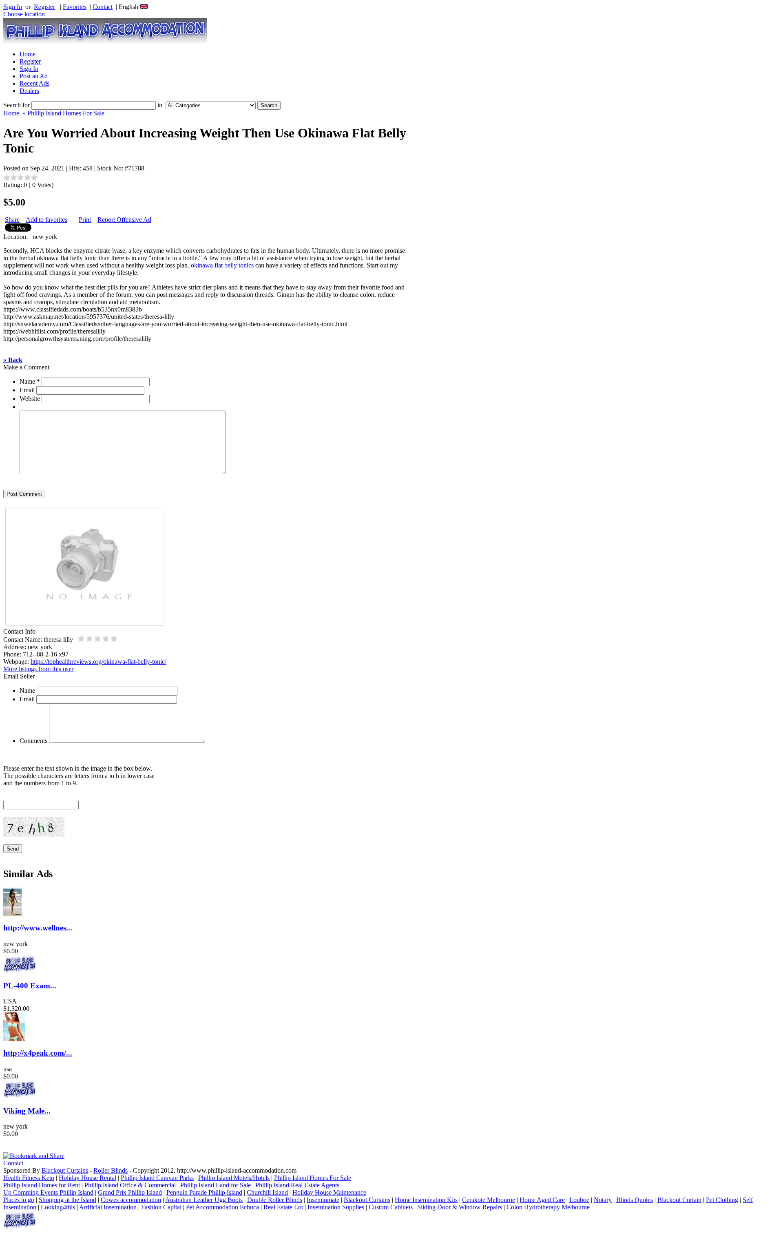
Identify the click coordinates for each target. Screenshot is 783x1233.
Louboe (579, 1199)
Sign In (12, 6)
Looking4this (58, 1207)
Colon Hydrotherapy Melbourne (548, 1207)
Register (44, 6)
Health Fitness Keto (28, 1177)
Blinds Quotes (634, 1199)
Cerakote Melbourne (488, 1199)
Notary (603, 1199)
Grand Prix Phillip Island (130, 1192)
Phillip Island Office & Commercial (130, 1185)
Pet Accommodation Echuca (222, 1207)
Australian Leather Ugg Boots (204, 1199)
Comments (33, 740)
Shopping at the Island (67, 1199)
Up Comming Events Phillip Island (48, 1192)
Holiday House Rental (87, 1177)
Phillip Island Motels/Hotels (234, 1177)
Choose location (24, 14)
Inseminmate (323, 1199)
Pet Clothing (722, 1199)
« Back (12, 359)
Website (30, 398)
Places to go (18, 1199)
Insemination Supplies (335, 1207)
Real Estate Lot (283, 1207)
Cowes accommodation (131, 1199)
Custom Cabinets (391, 1207)
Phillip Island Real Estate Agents (297, 1185)
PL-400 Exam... (29, 985)
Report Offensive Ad (124, 219)
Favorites (74, 6)
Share (12, 219)
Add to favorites (46, 219)
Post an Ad (34, 76)
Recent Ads (34, 83)
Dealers (29, 90)
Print (85, 219)
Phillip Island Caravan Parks (157, 1177)
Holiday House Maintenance (329, 1192)
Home (27, 54)
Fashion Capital (161, 1207)
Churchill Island (267, 1192)
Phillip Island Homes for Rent (41, 1185)
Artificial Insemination (108, 1207)
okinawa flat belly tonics (221, 265)
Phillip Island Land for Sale (215, 1185)
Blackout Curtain (679, 1199)
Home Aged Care (542, 1199)
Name (30, 381)
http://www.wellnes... (37, 928)
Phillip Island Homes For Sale (65, 113)
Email (27, 390)
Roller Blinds (110, 1170)
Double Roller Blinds (274, 1199)
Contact (103, 6)
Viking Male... (27, 1111)
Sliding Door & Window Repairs (459, 1207)
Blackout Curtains (65, 1170)
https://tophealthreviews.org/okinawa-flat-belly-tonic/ (98, 661)
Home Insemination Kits (426, 1199)
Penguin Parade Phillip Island (204, 1192)
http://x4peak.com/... (37, 1053)
